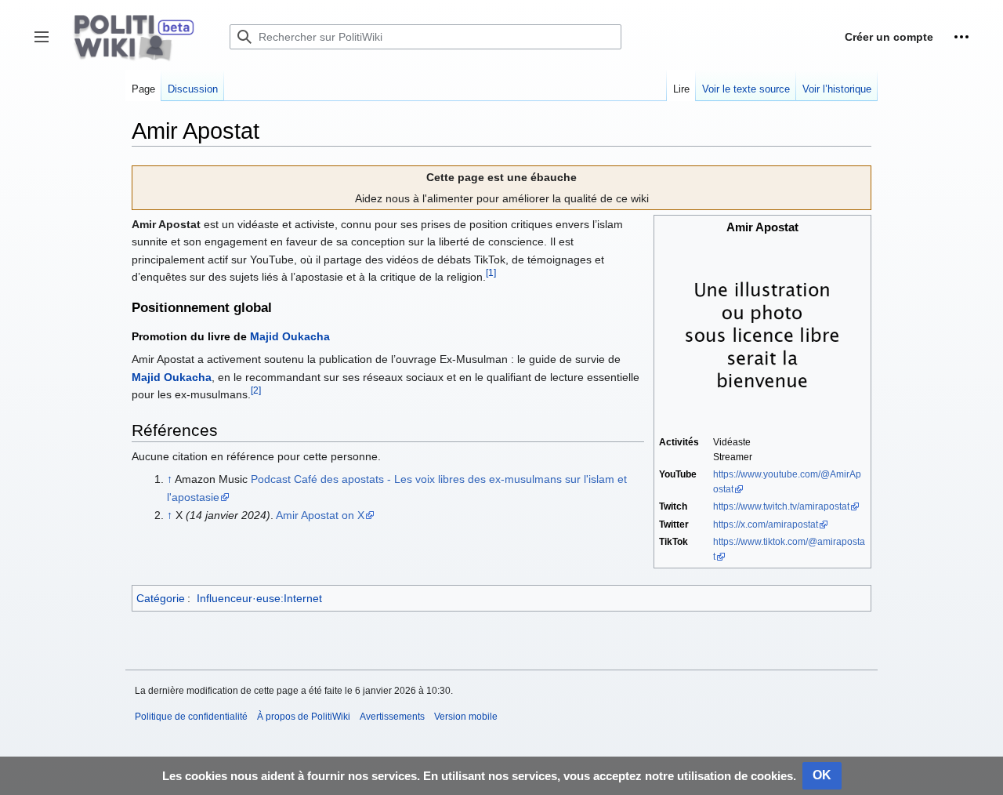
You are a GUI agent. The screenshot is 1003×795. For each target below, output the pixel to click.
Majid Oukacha (290, 336)
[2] (256, 390)
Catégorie (160, 598)
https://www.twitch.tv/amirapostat (781, 506)
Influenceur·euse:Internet (259, 598)
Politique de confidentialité (191, 716)
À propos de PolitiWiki (303, 716)
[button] (961, 37)
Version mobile (466, 716)
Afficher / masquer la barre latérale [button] (47, 44)
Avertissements (392, 716)
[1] (491, 272)
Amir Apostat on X (320, 515)
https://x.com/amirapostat (765, 524)
